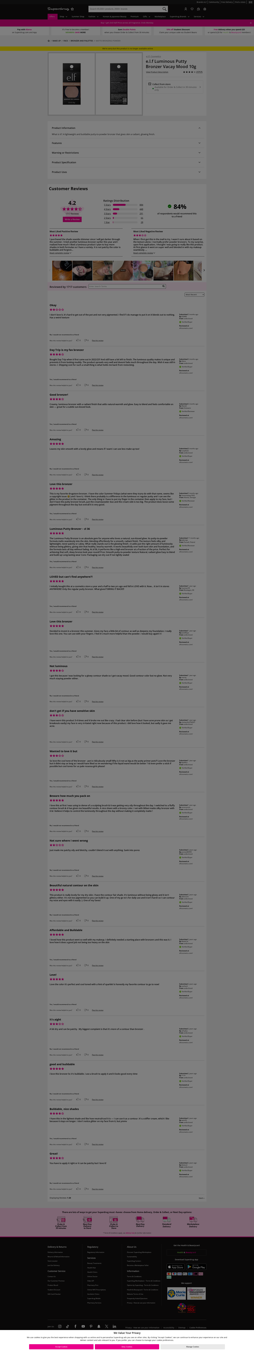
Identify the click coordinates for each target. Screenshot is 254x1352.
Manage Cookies (192, 1347)
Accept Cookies (61, 1347)
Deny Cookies (127, 1347)
